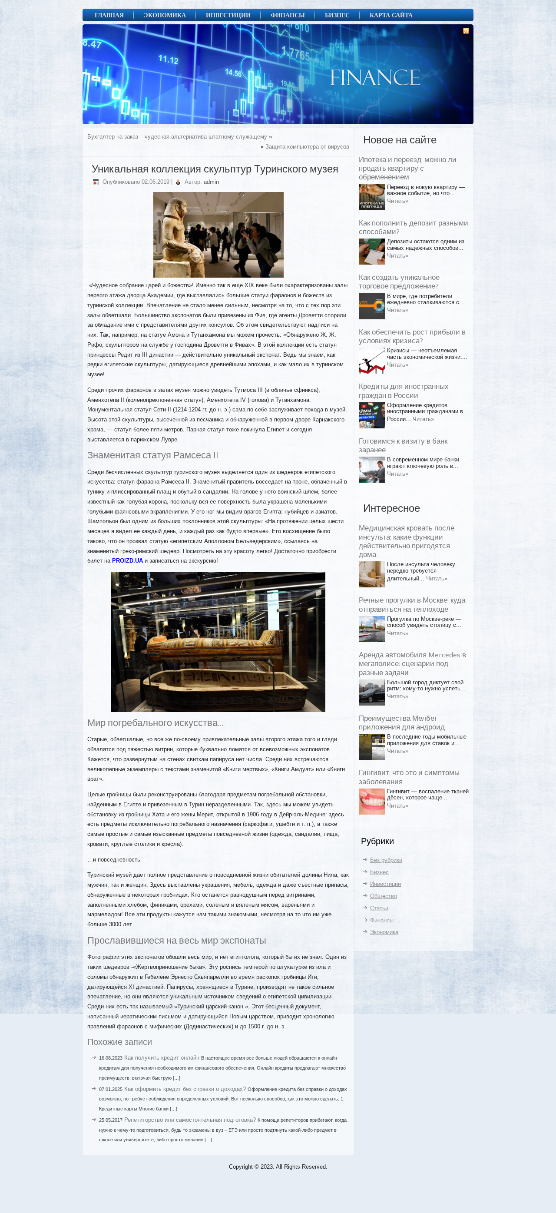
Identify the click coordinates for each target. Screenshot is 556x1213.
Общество (383, 896)
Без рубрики (386, 860)
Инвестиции (228, 15)
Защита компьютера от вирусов (307, 146)
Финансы (288, 15)
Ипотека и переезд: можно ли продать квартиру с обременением (408, 169)
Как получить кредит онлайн (161, 1057)
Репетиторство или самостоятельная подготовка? (190, 1120)
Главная (109, 15)
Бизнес (337, 15)
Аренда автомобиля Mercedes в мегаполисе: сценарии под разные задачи (412, 664)
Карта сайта (391, 15)
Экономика (165, 15)
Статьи (379, 908)
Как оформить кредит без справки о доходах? (185, 1089)
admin (211, 182)
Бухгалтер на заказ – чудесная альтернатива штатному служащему (177, 136)
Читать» (397, 201)
